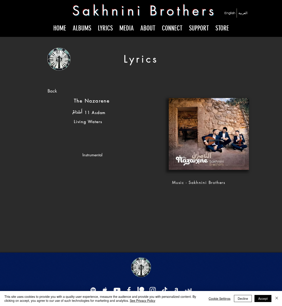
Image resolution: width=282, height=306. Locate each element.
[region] (52, 91)
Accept (263, 298)
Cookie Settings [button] (219, 298)
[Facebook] (129, 290)
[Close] (276, 298)
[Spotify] (93, 290)
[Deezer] (188, 290)
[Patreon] (141, 290)
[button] (126, 27)
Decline (243, 298)
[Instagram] (152, 290)
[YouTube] (117, 290)
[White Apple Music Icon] (105, 290)
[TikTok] (164, 290)
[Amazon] (176, 290)
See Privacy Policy (142, 300)
